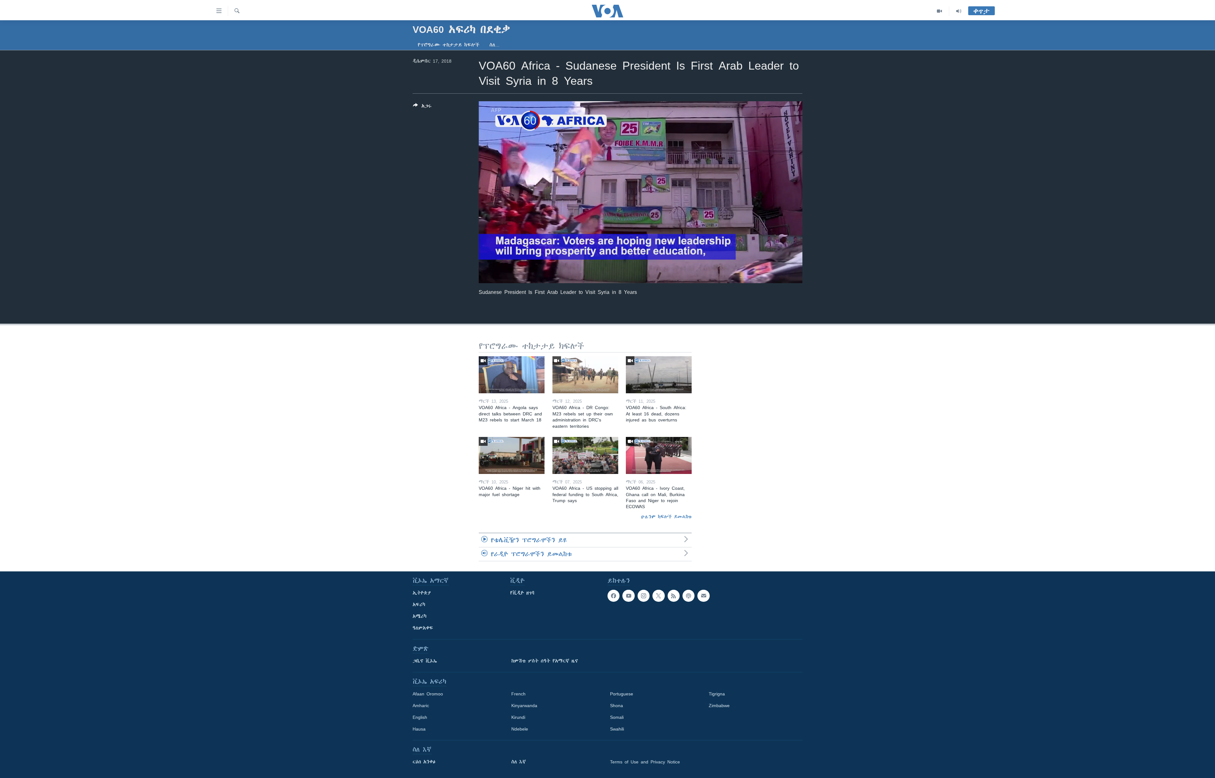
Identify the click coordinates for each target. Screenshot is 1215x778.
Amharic (421, 705)
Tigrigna (717, 694)
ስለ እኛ (518, 762)
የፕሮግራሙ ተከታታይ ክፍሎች (448, 45)
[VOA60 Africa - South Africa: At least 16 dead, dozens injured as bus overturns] (659, 374)
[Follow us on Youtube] (628, 596)
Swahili (617, 729)
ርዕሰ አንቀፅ (424, 762)
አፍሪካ (419, 604)
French (518, 694)
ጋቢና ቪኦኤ (425, 661)
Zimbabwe (719, 705)
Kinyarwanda (524, 705)
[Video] (939, 11)
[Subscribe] (703, 596)
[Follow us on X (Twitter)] (658, 596)
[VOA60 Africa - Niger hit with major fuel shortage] (512, 455)
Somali (617, 717)
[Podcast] (688, 596)
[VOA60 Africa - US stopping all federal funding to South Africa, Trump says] (585, 455)
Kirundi (518, 717)
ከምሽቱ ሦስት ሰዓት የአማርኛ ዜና (544, 661)
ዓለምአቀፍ (423, 628)
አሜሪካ (420, 616)
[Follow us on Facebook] (614, 596)
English (420, 717)
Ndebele (519, 729)
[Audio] (958, 11)
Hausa (419, 729)
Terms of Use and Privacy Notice (645, 762)
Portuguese (621, 694)
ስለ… (494, 45)
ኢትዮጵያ (422, 593)
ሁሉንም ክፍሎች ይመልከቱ (666, 516)
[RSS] (674, 596)
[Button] (422, 107)
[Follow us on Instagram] (644, 596)
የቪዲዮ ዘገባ (522, 593)
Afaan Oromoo (428, 694)
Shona (616, 705)
